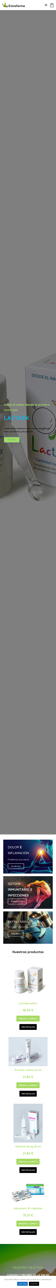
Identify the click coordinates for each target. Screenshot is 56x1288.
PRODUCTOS (17, 901)
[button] (28, 1018)
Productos (16, 866)
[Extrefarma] (16, 5)
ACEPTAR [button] (34, 1284)
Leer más (22, 1284)
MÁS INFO (11, 440)
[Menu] (46, 5)
